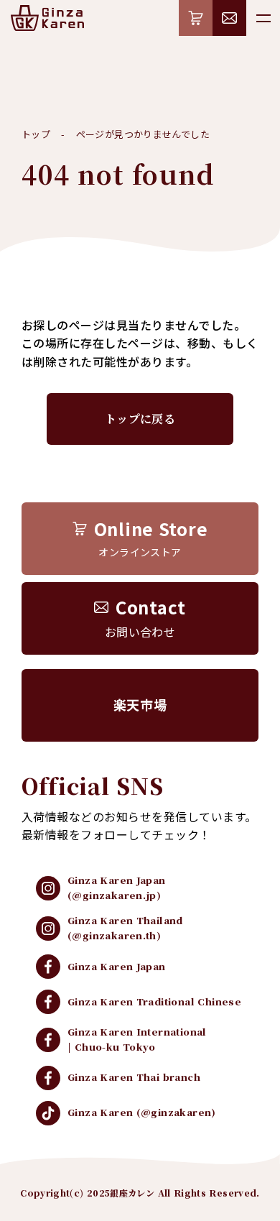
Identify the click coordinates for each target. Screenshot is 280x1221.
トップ (36, 134)
